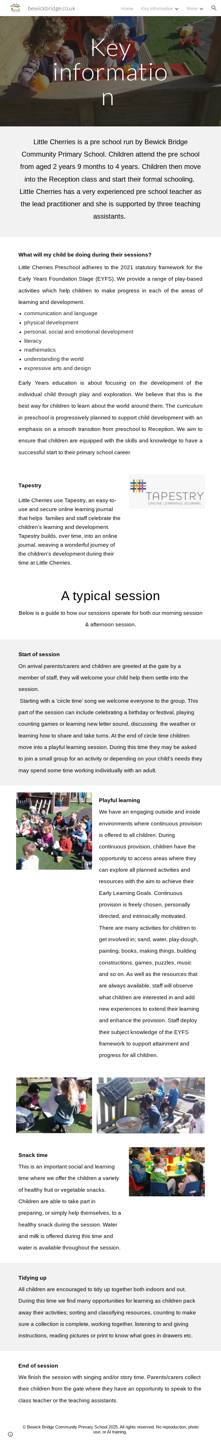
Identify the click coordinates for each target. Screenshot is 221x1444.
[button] (214, 8)
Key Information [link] (157, 8)
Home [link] (127, 8)
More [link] (192, 8)
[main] (110, 71)
